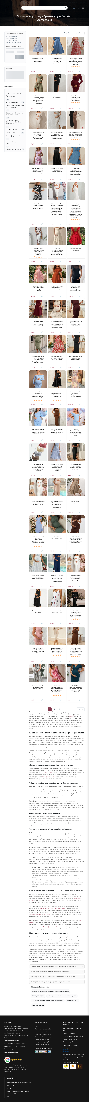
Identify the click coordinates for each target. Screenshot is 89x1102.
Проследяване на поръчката (14, 1044)
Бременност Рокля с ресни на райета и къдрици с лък (38, 60)
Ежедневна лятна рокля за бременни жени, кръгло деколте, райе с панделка (38, 251)
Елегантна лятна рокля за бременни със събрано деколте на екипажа (38, 288)
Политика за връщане (71, 1042)
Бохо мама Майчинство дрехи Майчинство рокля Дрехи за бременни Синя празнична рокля (57, 689)
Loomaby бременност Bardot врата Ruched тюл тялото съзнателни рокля (76, 432)
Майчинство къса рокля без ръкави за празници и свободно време (38, 650)
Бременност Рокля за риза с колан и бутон (75, 501)
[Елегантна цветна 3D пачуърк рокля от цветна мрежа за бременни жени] (57, 636)
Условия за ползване (70, 1039)
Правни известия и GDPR (44, 1044)
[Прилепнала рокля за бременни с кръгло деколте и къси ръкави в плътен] (75, 309)
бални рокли (48, 914)
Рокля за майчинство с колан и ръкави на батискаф (57, 287)
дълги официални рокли (57, 908)
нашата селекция (35, 914)
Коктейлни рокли (38, 1005)
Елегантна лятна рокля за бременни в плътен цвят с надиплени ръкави (38, 323)
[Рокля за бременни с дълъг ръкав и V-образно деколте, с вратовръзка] (75, 83)
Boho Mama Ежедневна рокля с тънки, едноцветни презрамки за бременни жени (57, 394)
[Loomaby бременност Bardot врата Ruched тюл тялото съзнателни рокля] (75, 417)
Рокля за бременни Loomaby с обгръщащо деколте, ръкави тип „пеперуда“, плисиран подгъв (38, 540)
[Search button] (65, 7)
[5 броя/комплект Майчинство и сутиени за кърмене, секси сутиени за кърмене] (38, 452)
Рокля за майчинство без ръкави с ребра (57, 537)
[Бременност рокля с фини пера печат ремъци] (57, 598)
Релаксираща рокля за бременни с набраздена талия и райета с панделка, (75, 394)
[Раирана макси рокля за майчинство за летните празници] (38, 673)
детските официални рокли (49, 927)
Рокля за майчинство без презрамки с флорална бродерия (38, 577)
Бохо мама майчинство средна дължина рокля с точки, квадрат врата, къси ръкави (57, 251)
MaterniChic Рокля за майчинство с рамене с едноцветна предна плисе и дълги (38, 135)
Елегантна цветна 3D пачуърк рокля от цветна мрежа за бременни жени (57, 650)
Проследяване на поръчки (69, 2)
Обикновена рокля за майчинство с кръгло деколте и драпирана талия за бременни (75, 135)
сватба (71, 716)
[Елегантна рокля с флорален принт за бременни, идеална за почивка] (57, 344)
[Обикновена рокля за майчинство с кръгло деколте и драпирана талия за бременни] (75, 120)
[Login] (79, 8)
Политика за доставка (43, 1029)
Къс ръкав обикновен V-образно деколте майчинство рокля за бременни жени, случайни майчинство (57, 503)
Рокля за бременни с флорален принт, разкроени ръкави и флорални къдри (38, 171)
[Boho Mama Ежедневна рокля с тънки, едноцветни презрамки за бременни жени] (57, 379)
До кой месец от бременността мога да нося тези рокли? (50, 971)
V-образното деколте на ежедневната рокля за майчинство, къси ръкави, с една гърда (76, 171)
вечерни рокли (44, 908)
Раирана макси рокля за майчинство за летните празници (38, 687)
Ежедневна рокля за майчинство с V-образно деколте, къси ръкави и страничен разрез (57, 578)
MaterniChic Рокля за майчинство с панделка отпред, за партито (57, 431)
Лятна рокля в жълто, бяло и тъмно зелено (62, 996)
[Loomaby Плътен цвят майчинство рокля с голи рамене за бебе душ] (75, 563)
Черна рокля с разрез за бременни (57, 96)
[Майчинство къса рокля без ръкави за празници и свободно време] (38, 636)
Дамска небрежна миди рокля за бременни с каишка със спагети (75, 467)
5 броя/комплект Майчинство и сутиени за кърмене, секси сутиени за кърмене (38, 467)
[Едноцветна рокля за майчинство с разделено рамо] (75, 344)
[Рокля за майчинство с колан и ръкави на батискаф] (57, 273)
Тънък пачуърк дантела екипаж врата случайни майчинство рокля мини (75, 289)
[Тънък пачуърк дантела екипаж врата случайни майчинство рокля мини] (75, 273)
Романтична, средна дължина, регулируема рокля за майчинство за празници (75, 61)
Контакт (82, 2)
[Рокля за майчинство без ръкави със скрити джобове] (57, 156)
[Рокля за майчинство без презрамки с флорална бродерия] (38, 563)
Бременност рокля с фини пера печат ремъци (57, 612)
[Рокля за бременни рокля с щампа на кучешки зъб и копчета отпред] (38, 191)
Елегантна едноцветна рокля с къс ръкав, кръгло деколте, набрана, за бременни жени (76, 539)
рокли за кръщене (48, 777)
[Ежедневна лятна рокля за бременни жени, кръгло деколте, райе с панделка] (38, 236)
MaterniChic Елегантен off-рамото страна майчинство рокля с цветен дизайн (38, 394)
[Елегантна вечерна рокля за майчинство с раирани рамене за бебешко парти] (38, 487)
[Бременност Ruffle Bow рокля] (75, 236)
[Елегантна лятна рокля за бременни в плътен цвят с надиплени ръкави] (38, 309)
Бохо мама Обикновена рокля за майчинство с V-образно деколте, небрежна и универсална (38, 99)
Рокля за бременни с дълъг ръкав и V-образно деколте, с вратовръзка (76, 98)
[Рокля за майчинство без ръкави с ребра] (57, 524)
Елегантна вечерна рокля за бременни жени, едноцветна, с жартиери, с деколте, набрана (76, 651)
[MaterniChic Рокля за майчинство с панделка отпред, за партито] (57, 417)
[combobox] (43, 8)
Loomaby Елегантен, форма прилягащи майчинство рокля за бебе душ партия (38, 431)
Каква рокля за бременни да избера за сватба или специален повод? (53, 966)
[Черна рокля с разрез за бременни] (57, 83)
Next (80, 709)
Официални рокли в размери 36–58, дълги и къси (47, 1000)
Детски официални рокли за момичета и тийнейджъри (50, 991)
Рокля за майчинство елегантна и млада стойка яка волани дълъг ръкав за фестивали (57, 467)
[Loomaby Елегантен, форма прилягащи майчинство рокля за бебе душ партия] (38, 417)
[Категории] (74, 7)
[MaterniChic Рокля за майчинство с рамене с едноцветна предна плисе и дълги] (38, 120)
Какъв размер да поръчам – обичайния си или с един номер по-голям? (53, 977)
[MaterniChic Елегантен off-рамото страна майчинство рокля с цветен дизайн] (38, 379)
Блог (36, 1026)
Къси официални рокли (13, 42)
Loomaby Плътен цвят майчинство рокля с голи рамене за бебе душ (76, 578)
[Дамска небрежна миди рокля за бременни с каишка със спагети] (75, 452)
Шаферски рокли (72, 1000)
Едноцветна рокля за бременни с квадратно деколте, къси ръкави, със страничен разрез (57, 135)
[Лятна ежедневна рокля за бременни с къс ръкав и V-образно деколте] (57, 46)
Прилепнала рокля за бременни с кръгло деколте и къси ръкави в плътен (76, 323)
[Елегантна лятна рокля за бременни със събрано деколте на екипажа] (38, 273)
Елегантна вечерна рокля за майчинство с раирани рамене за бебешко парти (38, 502)
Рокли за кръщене (38, 996)
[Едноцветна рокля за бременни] (38, 598)
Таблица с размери (69, 1033)
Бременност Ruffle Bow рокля (75, 249)
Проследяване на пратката (73, 1036)
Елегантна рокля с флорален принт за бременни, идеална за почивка (57, 359)
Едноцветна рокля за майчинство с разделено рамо (75, 358)
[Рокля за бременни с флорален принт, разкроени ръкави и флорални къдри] (38, 156)
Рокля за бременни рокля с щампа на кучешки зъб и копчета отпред (38, 206)
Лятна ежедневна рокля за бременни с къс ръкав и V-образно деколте (57, 60)
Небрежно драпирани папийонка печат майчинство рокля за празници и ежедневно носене (57, 324)
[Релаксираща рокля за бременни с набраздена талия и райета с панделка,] (75, 379)
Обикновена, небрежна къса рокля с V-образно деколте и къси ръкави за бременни (75, 688)
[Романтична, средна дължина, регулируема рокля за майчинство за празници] (75, 46)
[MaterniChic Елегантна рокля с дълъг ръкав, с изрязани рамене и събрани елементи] (75, 598)
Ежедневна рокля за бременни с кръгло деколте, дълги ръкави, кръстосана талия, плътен (38, 359)
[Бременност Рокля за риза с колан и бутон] (75, 487)
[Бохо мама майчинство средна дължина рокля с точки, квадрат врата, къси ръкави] (57, 236)
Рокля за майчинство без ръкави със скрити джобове (57, 170)
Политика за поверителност (45, 1032)
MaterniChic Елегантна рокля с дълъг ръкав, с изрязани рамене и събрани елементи (75, 613)
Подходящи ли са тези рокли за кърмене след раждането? (50, 982)
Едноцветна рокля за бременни (38, 611)
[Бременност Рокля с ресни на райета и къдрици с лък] (38, 46)
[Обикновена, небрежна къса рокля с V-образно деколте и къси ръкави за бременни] (75, 673)
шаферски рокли (47, 772)
